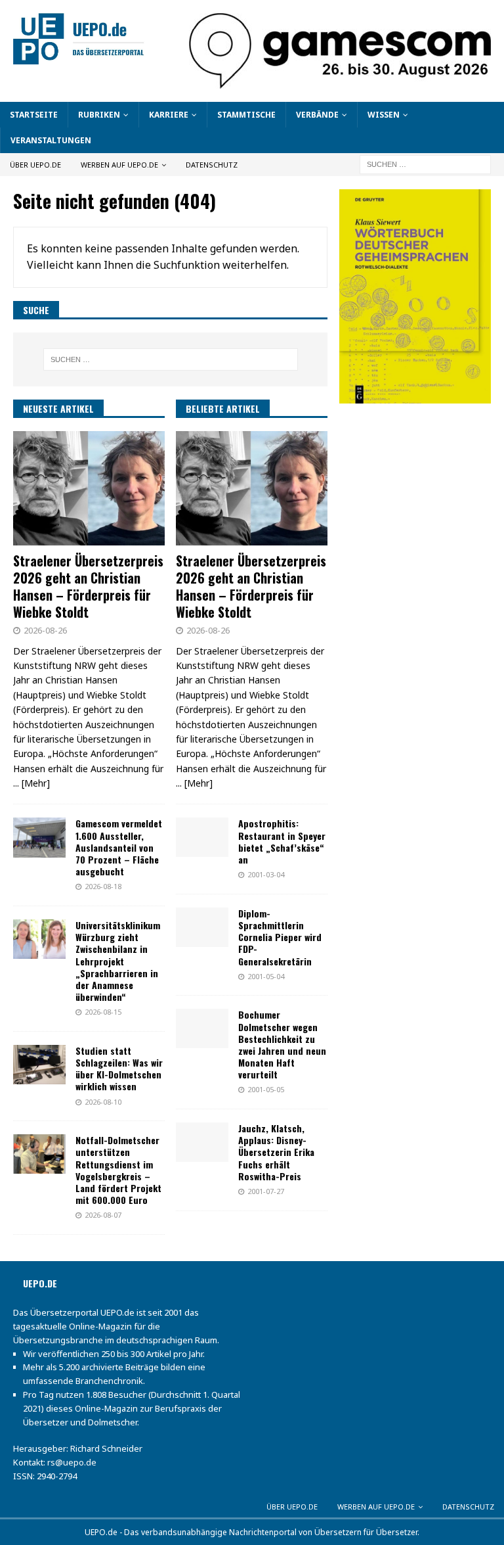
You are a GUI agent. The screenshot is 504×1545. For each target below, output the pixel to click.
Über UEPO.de (35, 165)
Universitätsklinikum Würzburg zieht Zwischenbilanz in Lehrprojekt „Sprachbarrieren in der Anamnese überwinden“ (117, 960)
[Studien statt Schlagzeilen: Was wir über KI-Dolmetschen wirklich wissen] (39, 1064)
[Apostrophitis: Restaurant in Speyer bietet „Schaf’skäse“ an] (202, 837)
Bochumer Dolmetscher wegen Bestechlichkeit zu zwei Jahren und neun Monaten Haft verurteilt (282, 1044)
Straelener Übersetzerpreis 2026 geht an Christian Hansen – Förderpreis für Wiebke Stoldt (88, 586)
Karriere (168, 114)
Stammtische (246, 114)
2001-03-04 (265, 874)
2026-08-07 (103, 1215)
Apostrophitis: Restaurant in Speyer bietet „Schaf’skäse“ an (282, 841)
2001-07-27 (265, 1191)
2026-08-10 (103, 1102)
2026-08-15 (103, 1012)
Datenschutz (212, 165)
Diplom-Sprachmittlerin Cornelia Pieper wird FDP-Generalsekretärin (280, 937)
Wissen (384, 114)
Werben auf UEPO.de (119, 165)
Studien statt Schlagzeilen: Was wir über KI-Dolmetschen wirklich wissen (119, 1069)
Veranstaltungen (50, 140)
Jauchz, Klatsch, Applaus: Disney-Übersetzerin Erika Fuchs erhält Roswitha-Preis (276, 1152)
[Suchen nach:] (425, 164)
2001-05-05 (265, 1089)
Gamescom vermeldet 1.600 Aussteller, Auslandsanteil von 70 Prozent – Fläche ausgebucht (118, 847)
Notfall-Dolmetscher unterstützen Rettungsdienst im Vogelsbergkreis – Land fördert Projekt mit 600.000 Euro (118, 1170)
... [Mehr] (31, 783)
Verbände (317, 114)
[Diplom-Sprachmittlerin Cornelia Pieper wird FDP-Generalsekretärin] (202, 927)
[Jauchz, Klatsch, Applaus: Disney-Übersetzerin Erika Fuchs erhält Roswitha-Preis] (202, 1142)
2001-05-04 (265, 976)
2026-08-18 (103, 886)
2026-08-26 (45, 630)
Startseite (34, 114)
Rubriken (99, 114)
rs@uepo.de (71, 1462)
